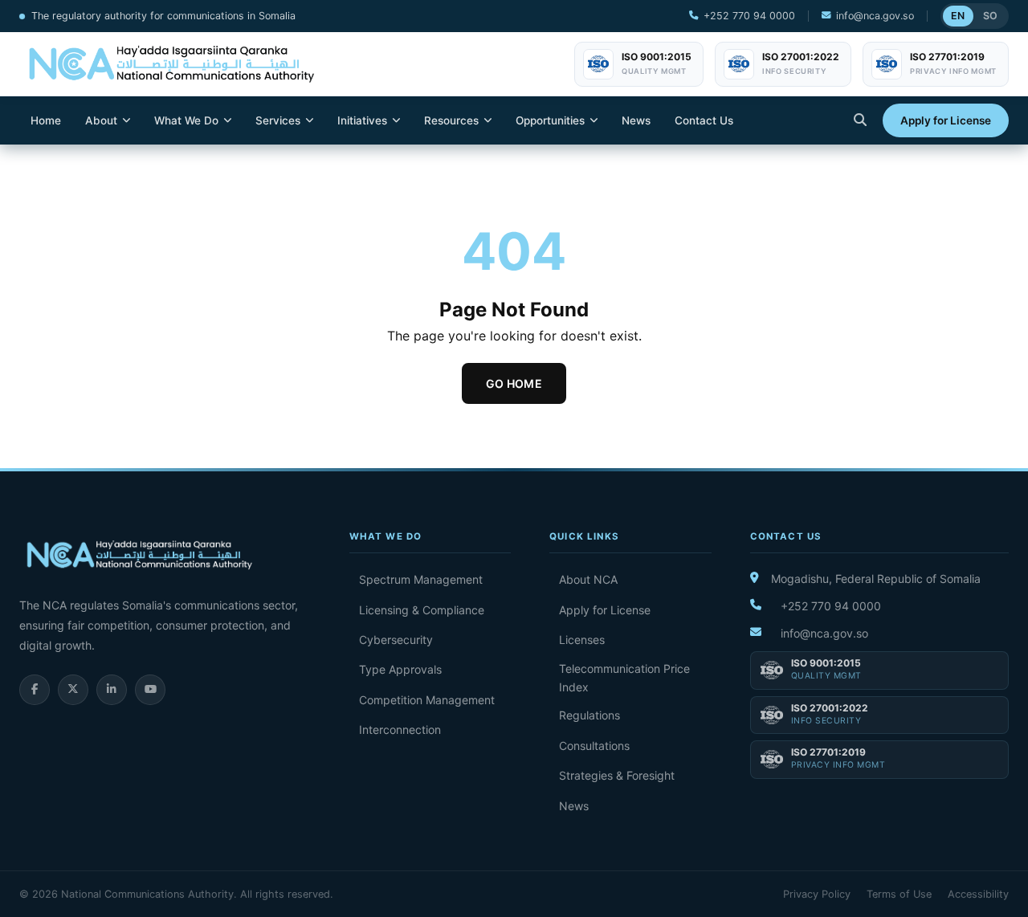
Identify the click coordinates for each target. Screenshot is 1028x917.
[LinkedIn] (111, 690)
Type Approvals (400, 669)
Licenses (582, 639)
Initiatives (362, 120)
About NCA (588, 579)
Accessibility (978, 894)
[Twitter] (73, 690)
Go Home (514, 383)
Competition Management (427, 700)
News (636, 120)
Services (277, 120)
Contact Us (704, 120)
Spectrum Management (421, 579)
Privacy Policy (817, 894)
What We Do (186, 120)
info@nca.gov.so (875, 16)
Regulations (589, 715)
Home (46, 120)
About (101, 120)
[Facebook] (34, 690)
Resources (451, 120)
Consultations (594, 745)
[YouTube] (150, 690)
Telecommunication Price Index (624, 678)
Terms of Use (899, 894)
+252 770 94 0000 (749, 16)
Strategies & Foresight (617, 775)
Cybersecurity (396, 639)
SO (990, 16)
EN (958, 16)
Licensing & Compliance (421, 610)
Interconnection (400, 729)
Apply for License (945, 120)
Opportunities (550, 120)
